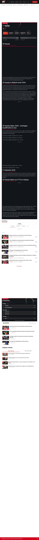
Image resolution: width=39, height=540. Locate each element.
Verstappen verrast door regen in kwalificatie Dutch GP (11, 538)
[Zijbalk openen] (9, 1)
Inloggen (34, 1)
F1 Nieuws (11, 236)
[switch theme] (28, 1)
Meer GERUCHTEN (32, 323)
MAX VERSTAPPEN (9, 4)
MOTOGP (14, 4)
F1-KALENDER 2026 (20, 4)
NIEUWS (12, 1)
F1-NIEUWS (3, 4)
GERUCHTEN (26, 4)
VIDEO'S (21, 1)
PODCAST (17, 1)
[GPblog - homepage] (3, 2)
